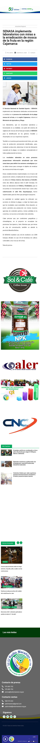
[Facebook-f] (4, 716)
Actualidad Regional (20, 26)
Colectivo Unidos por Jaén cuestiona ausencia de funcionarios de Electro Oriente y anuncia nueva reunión (24, 474)
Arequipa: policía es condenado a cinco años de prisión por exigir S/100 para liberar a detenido (25, 452)
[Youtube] (11, 716)
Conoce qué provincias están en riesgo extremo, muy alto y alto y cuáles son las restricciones (11, 569)
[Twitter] (7, 716)
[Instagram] (14, 716)
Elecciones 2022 (6, 607)
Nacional (5, 561)
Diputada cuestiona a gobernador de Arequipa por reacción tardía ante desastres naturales (24, 463)
